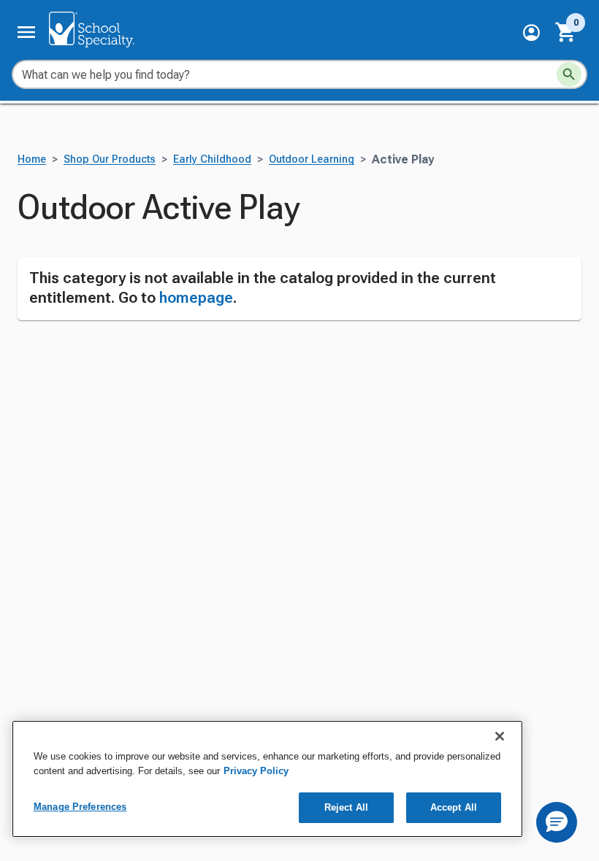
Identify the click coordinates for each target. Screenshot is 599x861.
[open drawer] (26, 32)
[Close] (500, 736)
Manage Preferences (80, 806)
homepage (196, 297)
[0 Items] (566, 32)
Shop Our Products (110, 159)
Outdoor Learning (311, 159)
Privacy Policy (256, 770)
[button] (531, 32)
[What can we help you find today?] (569, 74)
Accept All (453, 807)
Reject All (346, 807)
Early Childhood (212, 159)
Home (32, 159)
